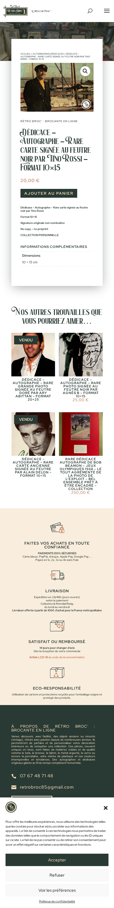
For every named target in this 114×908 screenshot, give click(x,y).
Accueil (25, 53)
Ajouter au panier (48, 193)
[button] (105, 808)
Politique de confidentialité (57, 901)
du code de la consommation (66, 657)
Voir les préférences (57, 890)
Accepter (57, 860)
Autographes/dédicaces (48, 53)
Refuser (57, 875)
